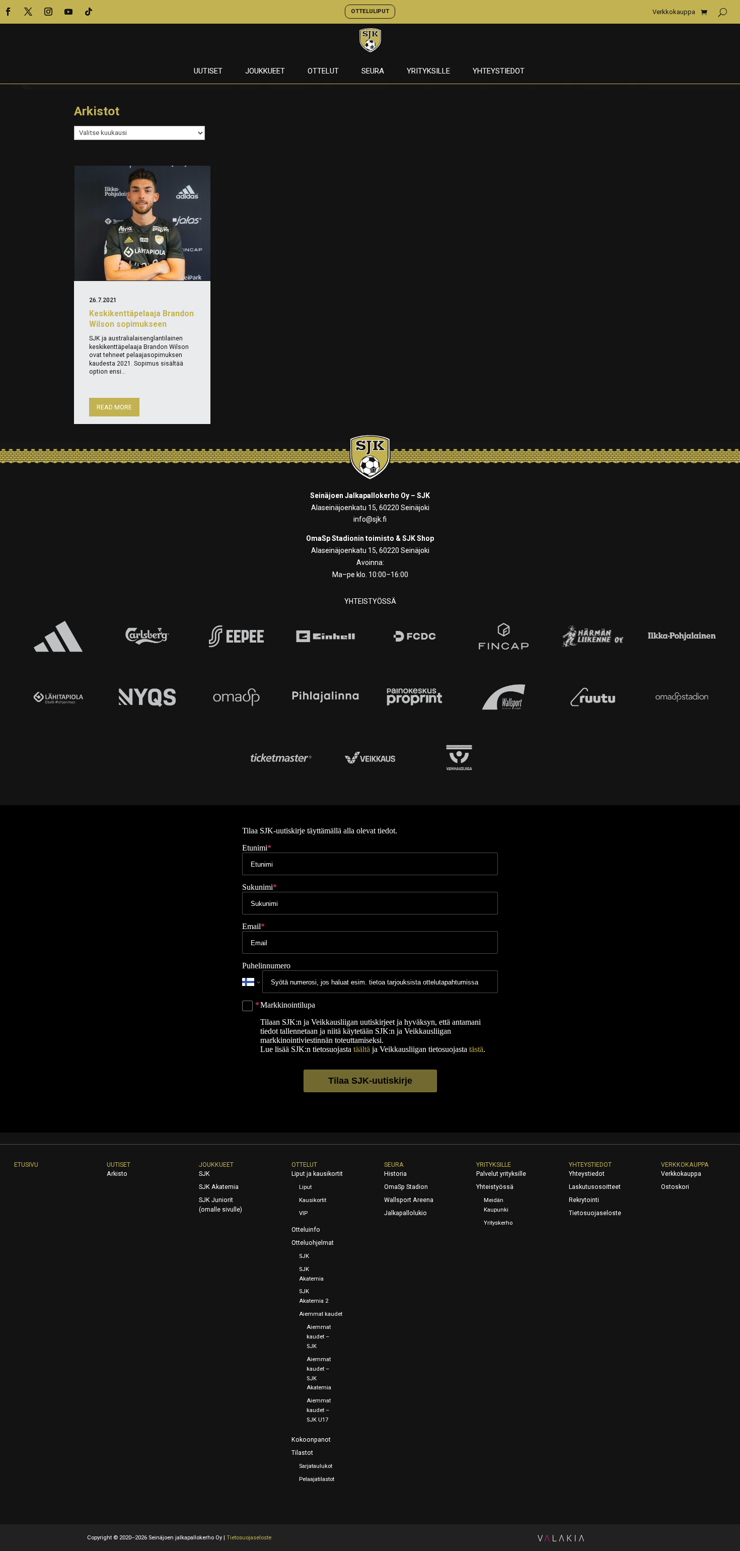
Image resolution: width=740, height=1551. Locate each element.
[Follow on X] (28, 12)
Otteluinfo (305, 1229)
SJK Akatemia (219, 1186)
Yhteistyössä (494, 1186)
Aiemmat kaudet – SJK (319, 1337)
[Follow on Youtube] (68, 12)
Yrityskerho (498, 1223)
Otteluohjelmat (312, 1242)
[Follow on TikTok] (89, 12)
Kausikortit (312, 1200)
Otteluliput (370, 11)
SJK (204, 1173)
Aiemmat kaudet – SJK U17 (319, 1410)
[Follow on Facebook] (8, 12)
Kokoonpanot (311, 1439)
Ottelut (323, 71)
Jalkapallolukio (405, 1213)
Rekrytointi (584, 1200)
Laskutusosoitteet (595, 1186)
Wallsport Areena (408, 1200)
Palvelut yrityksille (501, 1173)
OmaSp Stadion (406, 1186)
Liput (305, 1187)
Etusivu (26, 1164)
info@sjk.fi (370, 519)
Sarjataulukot (315, 1466)
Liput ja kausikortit (317, 1173)
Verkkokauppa (673, 12)
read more (114, 407)
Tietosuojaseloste (595, 1213)
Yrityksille (428, 71)
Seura (372, 71)
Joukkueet (265, 71)
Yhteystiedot (499, 71)
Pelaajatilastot (316, 1479)
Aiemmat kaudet (320, 1314)
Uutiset (208, 71)
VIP (303, 1213)
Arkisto (117, 1173)
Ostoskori (675, 1186)
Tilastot (302, 1452)
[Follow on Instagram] (48, 12)
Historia (395, 1173)
